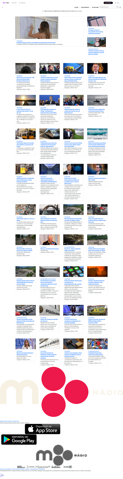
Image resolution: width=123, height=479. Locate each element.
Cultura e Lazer (78, 11)
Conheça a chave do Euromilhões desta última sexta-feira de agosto (95, 31)
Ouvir (76, 7)
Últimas (49, 11)
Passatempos (85, 7)
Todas (45, 11)
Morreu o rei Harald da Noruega (50, 249)
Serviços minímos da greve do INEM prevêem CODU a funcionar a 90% (96, 321)
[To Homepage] (6, 3)
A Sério (62, 11)
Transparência (34, 469)
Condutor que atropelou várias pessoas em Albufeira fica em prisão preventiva (73, 354)
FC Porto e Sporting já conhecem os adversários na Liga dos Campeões (72, 321)
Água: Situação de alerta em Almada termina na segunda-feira (49, 220)
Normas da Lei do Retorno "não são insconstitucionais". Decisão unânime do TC (25, 79)
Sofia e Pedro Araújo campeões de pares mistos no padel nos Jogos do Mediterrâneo (73, 79)
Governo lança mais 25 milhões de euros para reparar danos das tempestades (73, 144)
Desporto (66, 11)
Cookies (27, 469)
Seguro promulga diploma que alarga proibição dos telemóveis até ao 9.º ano (97, 79)
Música (58, 11)
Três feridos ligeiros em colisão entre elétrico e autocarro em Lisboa (25, 144)
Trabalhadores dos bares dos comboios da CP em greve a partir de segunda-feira (49, 144)
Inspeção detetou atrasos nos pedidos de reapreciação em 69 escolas (36, 42)
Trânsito (71, 11)
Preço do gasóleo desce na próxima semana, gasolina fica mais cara (97, 220)
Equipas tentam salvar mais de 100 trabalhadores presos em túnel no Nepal (25, 282)
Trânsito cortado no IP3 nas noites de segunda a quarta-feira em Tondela (96, 52)
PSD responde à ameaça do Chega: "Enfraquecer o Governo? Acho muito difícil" (49, 111)
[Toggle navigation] (120, 7)
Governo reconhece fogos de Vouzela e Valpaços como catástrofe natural (96, 282)
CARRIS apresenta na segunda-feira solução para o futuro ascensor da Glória (25, 179)
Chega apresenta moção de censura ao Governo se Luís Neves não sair (72, 111)
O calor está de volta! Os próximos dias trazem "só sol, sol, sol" (25, 111)
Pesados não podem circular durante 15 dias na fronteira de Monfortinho (25, 321)
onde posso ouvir (5, 421)
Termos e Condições (5, 469)
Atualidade (54, 11)
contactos (15, 421)
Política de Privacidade (18, 469)
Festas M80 (95, 7)
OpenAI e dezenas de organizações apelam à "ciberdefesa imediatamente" (49, 179)
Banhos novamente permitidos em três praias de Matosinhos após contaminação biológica (97, 144)
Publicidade (42, 469)
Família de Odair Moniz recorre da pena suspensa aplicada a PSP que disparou (49, 79)
